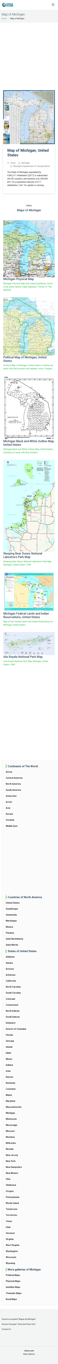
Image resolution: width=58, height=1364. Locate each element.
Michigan (10, 1113)
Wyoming (10, 1263)
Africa (9, 772)
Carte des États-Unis (26, 1324)
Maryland (10, 1101)
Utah (8, 1227)
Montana (10, 1137)
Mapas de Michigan (27, 1319)
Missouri (10, 1131)
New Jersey (12, 1155)
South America (13, 790)
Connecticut (12, 1005)
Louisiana (11, 1089)
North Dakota (12, 1011)
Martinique (11, 920)
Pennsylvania (12, 1197)
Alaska (9, 963)
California (11, 981)
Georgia (10, 1041)
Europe (9, 814)
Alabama (10, 957)
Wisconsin (11, 1257)
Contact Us (6, 1329)
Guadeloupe (12, 909)
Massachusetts (14, 1107)
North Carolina (13, 987)
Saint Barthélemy (14, 939)
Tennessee (11, 1209)
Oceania (10, 820)
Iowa (8, 1071)
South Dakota (13, 1017)
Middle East (12, 826)
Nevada (9, 1149)
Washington (12, 1251)
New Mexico (12, 1173)
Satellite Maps (13, 1287)
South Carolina (13, 993)
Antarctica (11, 796)
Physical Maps (13, 1281)
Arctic (9, 802)
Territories (11, 1215)
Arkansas (11, 975)
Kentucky (10, 1083)
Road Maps (11, 1299)
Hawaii (9, 1047)
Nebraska (11, 1143)
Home (4, 18)
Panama (10, 933)
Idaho (8, 1053)
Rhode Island (12, 1203)
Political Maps (13, 1275)
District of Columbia (16, 1029)
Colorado (10, 999)
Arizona (10, 969)
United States (13, 903)
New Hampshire (14, 1167)
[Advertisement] (29, 54)
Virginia (9, 1239)
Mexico (9, 927)
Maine (9, 1095)
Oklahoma (11, 1185)
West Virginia (12, 1245)
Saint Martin (12, 945)
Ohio (8, 1179)
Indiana (9, 1065)
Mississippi (11, 1125)
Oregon (10, 1191)
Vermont (10, 1233)
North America (13, 784)
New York (11, 1161)
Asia (8, 808)
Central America (14, 778)
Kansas (9, 1077)
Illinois (9, 1059)
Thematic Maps (14, 1293)
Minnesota (11, 1119)
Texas (9, 1221)
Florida (9, 1035)
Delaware (11, 1023)
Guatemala (11, 915)
